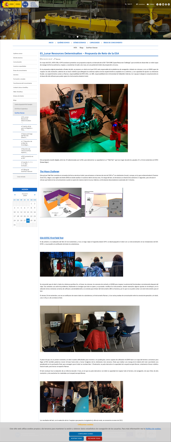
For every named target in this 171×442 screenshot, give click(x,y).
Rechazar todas (94, 438)
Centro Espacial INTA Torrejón (23, 104)
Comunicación (17, 62)
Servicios (15, 75)
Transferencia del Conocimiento (22, 83)
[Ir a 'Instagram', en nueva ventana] (166, 4)
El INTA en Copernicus (21, 109)
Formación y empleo (19, 79)
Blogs (81, 48)
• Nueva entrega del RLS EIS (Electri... (26, 135)
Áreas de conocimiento (20, 70)
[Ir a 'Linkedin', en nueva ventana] (169, 4)
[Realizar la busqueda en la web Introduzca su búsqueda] (130, 4)
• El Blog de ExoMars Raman (26, 170)
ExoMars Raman (91, 48)
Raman (58, 59)
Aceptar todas (76, 438)
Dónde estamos (18, 58)
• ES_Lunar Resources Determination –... (26, 119)
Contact (152, 4)
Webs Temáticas (18, 92)
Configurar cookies (85, 434)
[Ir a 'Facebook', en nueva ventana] (160, 4)
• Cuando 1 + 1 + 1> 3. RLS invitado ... (27, 164)
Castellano (141, 4)
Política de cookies (153, 429)
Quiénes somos (17, 53)
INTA (75, 48)
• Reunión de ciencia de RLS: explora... (26, 150)
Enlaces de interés (18, 96)
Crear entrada (21, 177)
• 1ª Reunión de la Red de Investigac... (26, 143)
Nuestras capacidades (19, 66)
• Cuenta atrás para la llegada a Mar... (26, 128)
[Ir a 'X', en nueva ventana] (157, 4)
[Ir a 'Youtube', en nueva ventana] (163, 4)
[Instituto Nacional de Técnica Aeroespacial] (20, 4)
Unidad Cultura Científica (20, 87)
